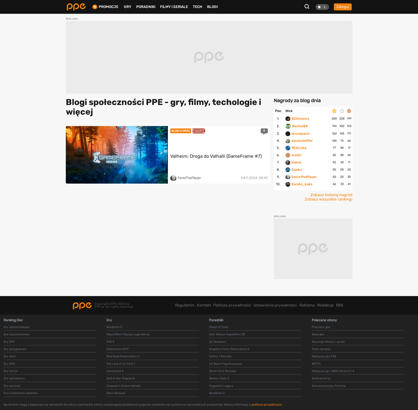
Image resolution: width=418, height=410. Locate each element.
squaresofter (302, 141)
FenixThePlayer (304, 177)
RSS (339, 305)
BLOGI (212, 7)
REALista (298, 148)
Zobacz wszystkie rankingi (328, 199)
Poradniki (145, 7)
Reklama (307, 305)
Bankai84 (300, 126)
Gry (127, 7)
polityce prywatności (267, 404)
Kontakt (204, 305)
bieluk (296, 162)
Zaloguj (342, 7)
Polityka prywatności (232, 305)
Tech (197, 7)
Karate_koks (301, 184)
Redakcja (325, 305)
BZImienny (300, 119)
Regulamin (184, 305)
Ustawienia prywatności (275, 305)
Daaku (296, 170)
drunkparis (300, 134)
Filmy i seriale (174, 7)
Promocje (108, 7)
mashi (296, 155)
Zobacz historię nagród (331, 195)
